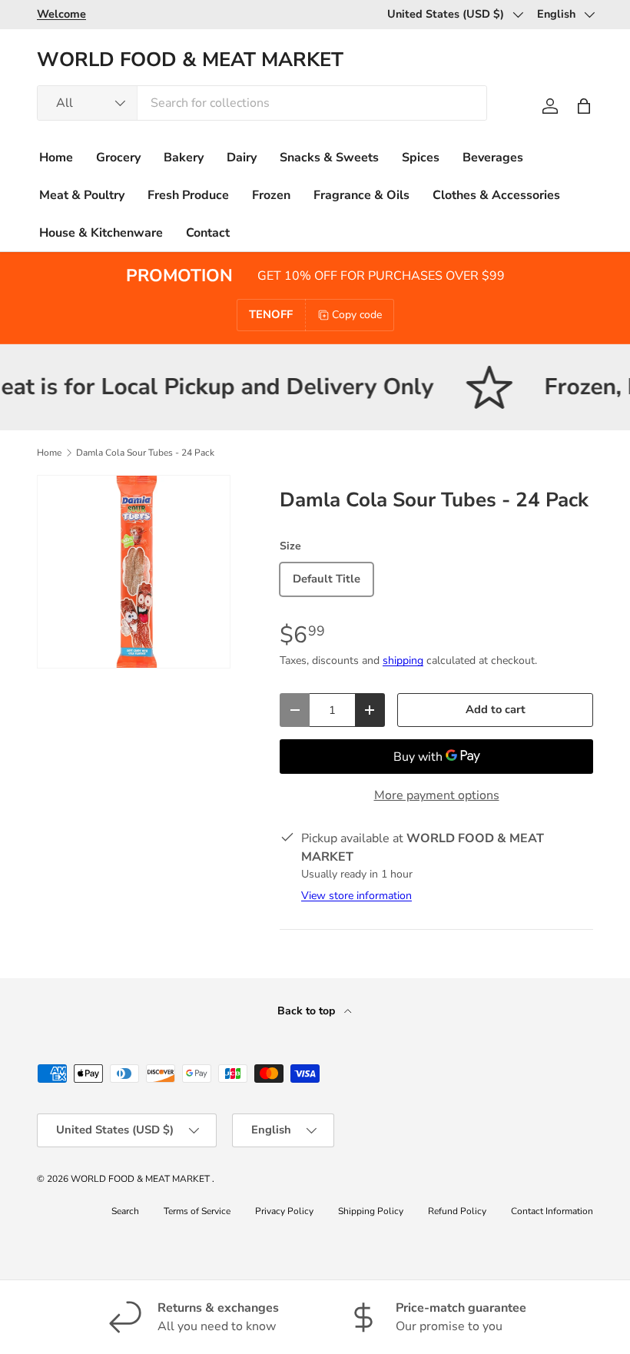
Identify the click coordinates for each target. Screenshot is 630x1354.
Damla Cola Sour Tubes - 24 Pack (145, 452)
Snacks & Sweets (329, 157)
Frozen (271, 195)
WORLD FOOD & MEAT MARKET (141, 1179)
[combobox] (262, 103)
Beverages (493, 157)
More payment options (436, 795)
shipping (403, 660)
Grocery (118, 157)
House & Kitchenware (101, 232)
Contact (208, 232)
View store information (356, 895)
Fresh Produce (188, 195)
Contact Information (552, 1211)
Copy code (357, 314)
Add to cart (496, 709)
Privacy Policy (284, 1211)
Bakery (184, 157)
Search (125, 1211)
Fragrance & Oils (361, 195)
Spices (420, 157)
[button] (584, 106)
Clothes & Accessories (496, 195)
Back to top (307, 1011)
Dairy (242, 157)
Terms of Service (197, 1211)
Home (56, 157)
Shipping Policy (370, 1211)
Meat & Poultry (81, 195)
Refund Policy (457, 1211)
